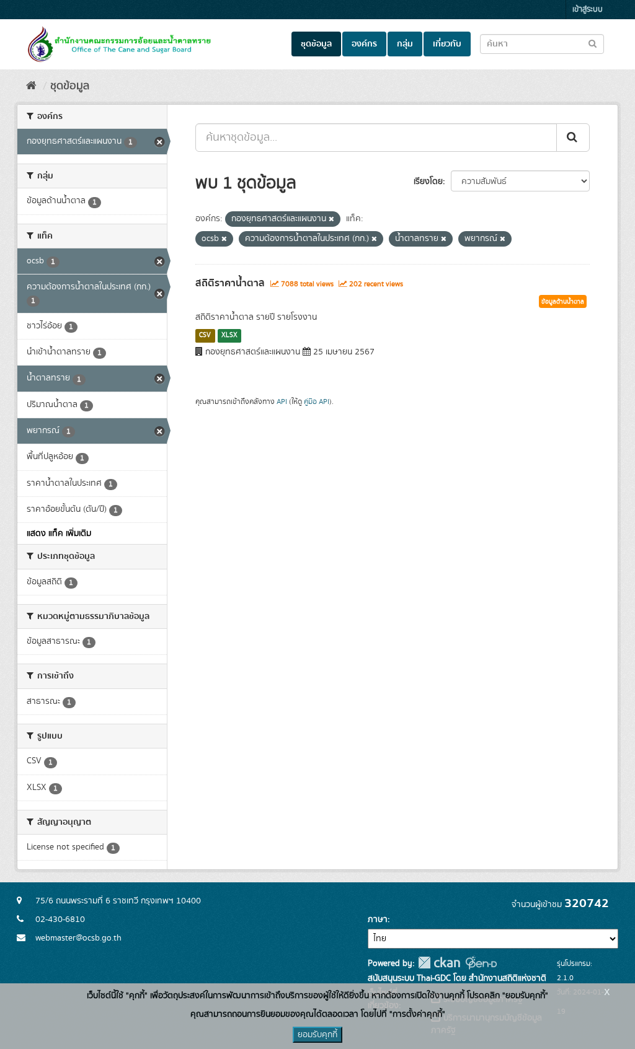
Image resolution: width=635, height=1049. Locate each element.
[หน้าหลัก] (31, 86)
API (282, 402)
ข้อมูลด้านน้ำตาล (562, 301)
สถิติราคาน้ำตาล (230, 283)
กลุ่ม (405, 44)
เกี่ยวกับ (447, 44)
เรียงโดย (428, 181)
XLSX (229, 335)
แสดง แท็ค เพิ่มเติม (59, 533)
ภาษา (378, 919)
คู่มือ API (316, 402)
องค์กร (364, 44)
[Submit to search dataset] (592, 43)
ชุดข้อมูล (316, 44)
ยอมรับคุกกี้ (317, 1035)
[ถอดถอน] (331, 219)
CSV (205, 335)
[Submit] (573, 137)
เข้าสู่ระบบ (587, 9)
